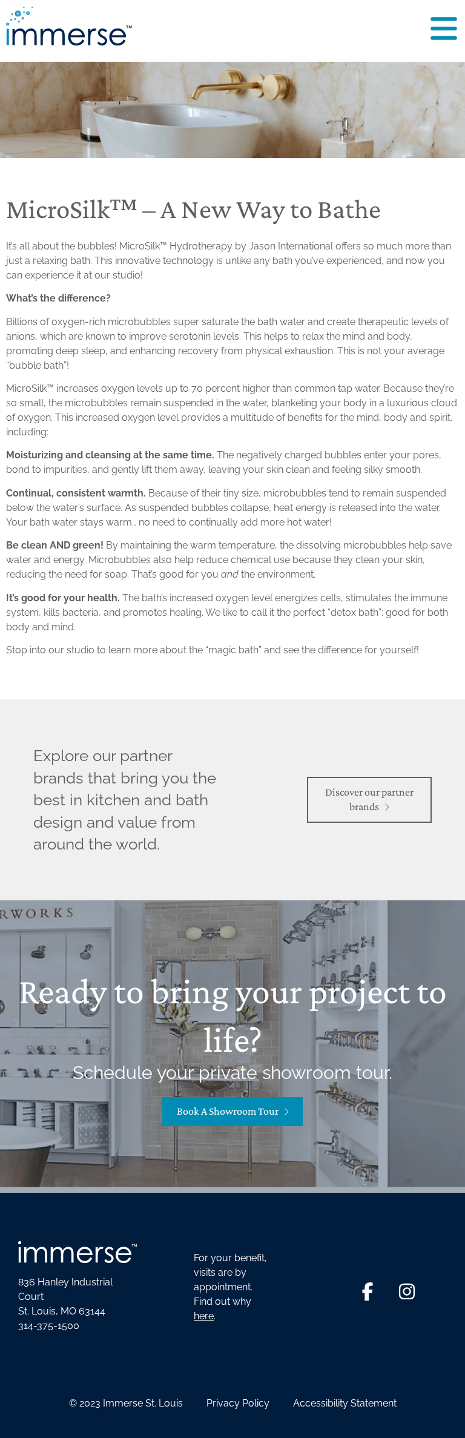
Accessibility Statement (345, 1403)
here (204, 1316)
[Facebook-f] (367, 1291)
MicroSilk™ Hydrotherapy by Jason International (226, 246)
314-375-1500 (48, 1325)
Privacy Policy (237, 1403)
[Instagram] (407, 1291)
